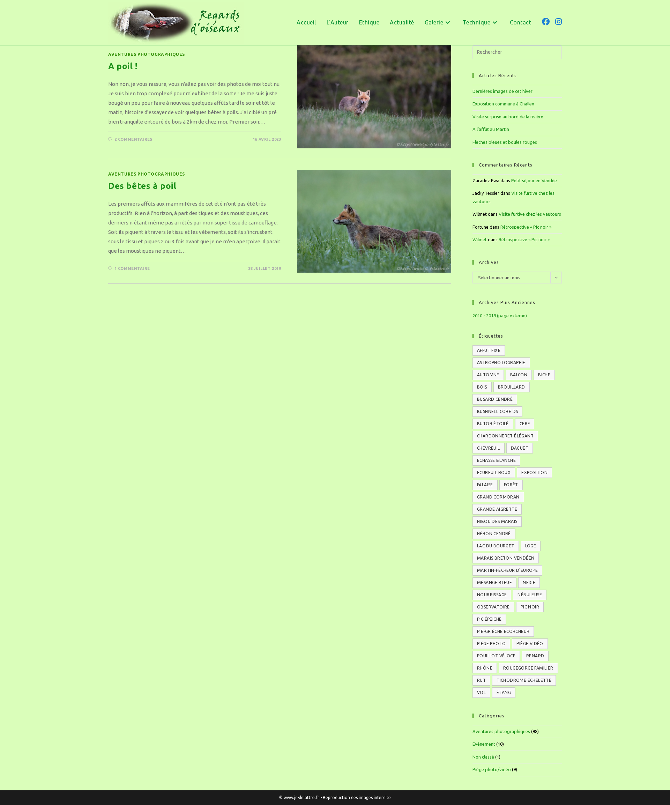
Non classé (483, 756)
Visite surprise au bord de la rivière (507, 116)
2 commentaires (133, 139)
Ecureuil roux (494, 472)
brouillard (511, 387)
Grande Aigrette (497, 509)
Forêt (511, 484)
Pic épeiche (489, 619)
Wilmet (479, 239)
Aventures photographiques (146, 54)
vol (481, 692)
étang (504, 692)
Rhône (484, 668)
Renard (535, 655)
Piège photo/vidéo (491, 769)
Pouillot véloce (496, 655)
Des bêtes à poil (142, 186)
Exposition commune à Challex (503, 103)
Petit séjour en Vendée (534, 180)
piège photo (491, 643)
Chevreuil (488, 448)
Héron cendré (494, 533)
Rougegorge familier (528, 668)
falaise (485, 484)
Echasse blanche (496, 460)
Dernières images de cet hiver (502, 91)
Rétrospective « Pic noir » (525, 226)
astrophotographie (501, 362)
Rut (481, 680)
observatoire (493, 607)
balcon (518, 374)
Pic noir (530, 607)
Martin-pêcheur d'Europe (507, 570)
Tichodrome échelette (524, 680)
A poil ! (122, 66)
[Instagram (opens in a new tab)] (558, 21)
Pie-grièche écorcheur (503, 631)
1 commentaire (132, 268)
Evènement (483, 743)
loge (530, 546)
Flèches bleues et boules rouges (504, 142)
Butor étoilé (493, 423)
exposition (534, 472)
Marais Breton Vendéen (505, 558)
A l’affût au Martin (490, 129)
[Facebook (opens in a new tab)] (545, 21)
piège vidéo (529, 643)
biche (544, 374)
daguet (519, 448)
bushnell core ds (497, 411)
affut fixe (488, 350)
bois (482, 387)
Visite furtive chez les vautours (530, 214)
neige (529, 582)
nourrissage (492, 594)
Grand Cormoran (498, 497)
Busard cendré (495, 399)
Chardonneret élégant (505, 436)
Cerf (525, 423)
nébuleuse (530, 594)
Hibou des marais (497, 521)
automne (488, 374)
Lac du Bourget (495, 546)
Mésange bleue (494, 582)
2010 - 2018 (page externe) (499, 315)
